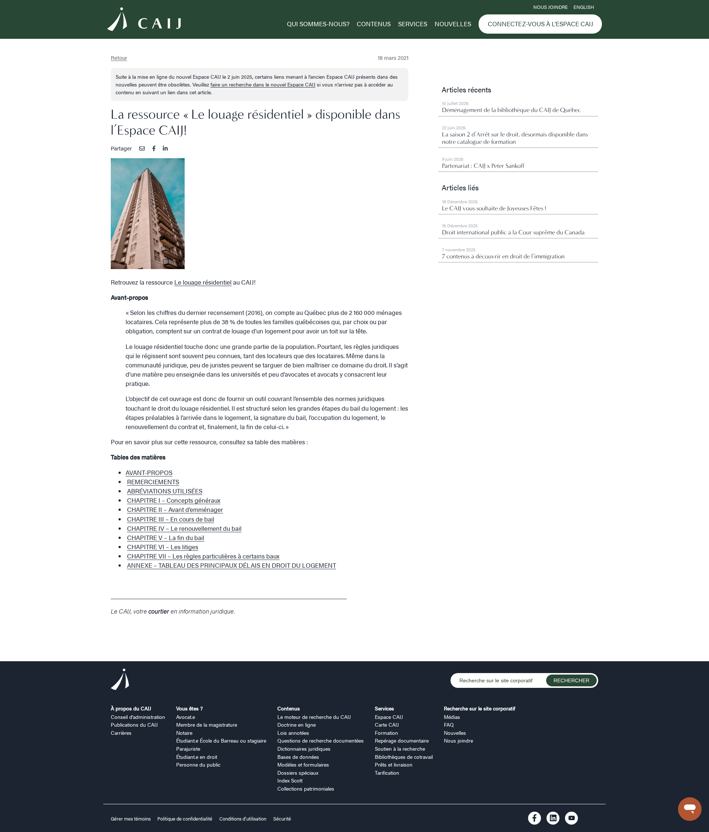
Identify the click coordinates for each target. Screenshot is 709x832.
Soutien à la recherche (400, 748)
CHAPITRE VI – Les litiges (162, 546)
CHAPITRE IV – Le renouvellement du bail (184, 528)
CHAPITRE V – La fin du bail (165, 537)
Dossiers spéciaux (297, 772)
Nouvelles (453, 23)
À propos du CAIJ (131, 708)
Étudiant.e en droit (196, 756)
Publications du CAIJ (134, 724)
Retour (119, 57)
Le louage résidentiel (203, 282)
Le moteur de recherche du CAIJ (314, 716)
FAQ (449, 724)
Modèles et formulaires (303, 764)
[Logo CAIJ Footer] (120, 681)
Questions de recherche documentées (320, 740)
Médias (452, 716)
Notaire (184, 732)
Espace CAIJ (389, 716)
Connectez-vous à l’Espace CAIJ (540, 23)
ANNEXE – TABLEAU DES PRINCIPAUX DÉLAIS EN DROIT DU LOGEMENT (231, 565)
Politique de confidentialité (184, 818)
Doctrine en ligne (296, 724)
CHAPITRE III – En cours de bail (170, 519)
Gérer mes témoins (131, 818)
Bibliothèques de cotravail (404, 756)
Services (412, 23)
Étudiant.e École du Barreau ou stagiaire (221, 740)
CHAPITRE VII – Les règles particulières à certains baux (203, 555)
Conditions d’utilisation (242, 818)
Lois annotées (293, 732)
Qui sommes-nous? (318, 23)
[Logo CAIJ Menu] (144, 20)
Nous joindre (550, 7)
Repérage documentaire (402, 740)
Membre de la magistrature (206, 724)
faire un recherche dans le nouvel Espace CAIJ (262, 84)
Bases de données (298, 756)
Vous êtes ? (189, 708)
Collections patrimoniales (305, 788)
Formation (386, 732)
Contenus (374, 23)
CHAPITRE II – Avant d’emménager (175, 509)
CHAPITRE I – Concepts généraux (173, 500)
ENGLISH (583, 7)
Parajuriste (188, 748)
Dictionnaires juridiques (303, 748)
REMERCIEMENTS (153, 481)
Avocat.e (185, 716)
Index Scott (289, 780)
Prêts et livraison (393, 764)
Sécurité (282, 818)
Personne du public (198, 764)
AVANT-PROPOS (149, 472)
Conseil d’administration (138, 716)
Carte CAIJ (387, 724)
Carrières (121, 732)
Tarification (387, 772)
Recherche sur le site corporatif (479, 708)
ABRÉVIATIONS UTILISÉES (164, 490)
